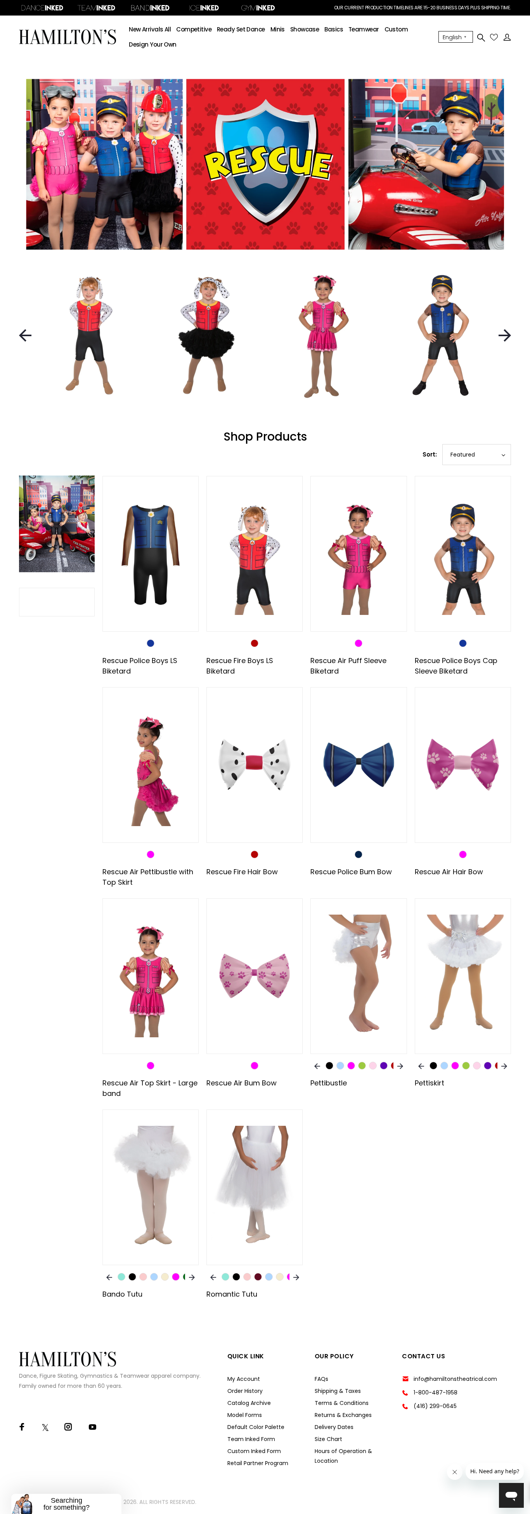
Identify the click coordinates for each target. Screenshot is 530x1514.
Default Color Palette (255, 1427)
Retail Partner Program (257, 1463)
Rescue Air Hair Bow (449, 872)
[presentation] (25, 335)
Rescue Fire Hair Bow (242, 872)
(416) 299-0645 (435, 1406)
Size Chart (328, 1439)
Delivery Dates (334, 1427)
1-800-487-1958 (435, 1392)
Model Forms (244, 1415)
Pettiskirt (429, 1083)
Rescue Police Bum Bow (351, 872)
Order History (245, 1391)
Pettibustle (328, 1083)
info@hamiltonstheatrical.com (455, 1379)
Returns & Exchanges (343, 1415)
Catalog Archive (249, 1403)
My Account (243, 1379)
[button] (66, 1504)
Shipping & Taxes (338, 1391)
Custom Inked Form (254, 1451)
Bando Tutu (122, 1294)
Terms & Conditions (342, 1403)
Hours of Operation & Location (343, 1456)
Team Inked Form (251, 1439)
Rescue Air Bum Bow (241, 1083)
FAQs (321, 1379)
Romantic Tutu (231, 1294)
